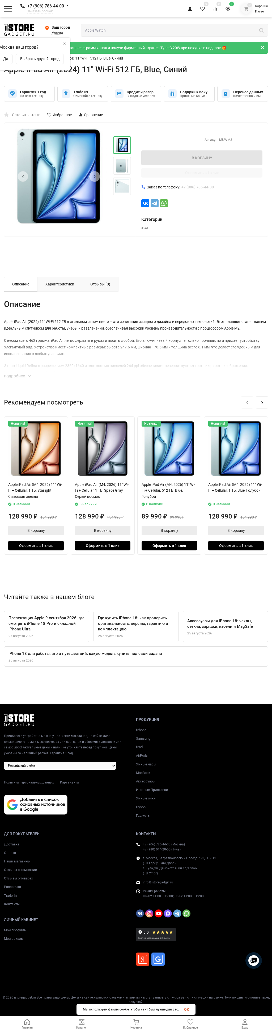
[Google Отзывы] (158, 959)
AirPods (142, 755)
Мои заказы (14, 939)
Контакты (12, 904)
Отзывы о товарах (18, 878)
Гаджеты (143, 816)
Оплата (10, 853)
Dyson (141, 807)
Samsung (143, 738)
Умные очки (146, 798)
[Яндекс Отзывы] (142, 959)
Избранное (62, 115)
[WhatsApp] (164, 203)
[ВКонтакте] (145, 203)
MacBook (143, 773)
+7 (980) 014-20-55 (157, 849)
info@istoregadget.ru (158, 882)
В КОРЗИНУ (202, 158)
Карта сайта (69, 782)
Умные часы (146, 764)
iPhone (141, 730)
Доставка (11, 844)
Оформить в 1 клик (202, 173)
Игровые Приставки (152, 790)
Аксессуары (145, 781)
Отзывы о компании (20, 870)
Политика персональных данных (29, 782)
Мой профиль (15, 930)
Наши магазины (17, 861)
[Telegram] (155, 203)
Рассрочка (12, 887)
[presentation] (23, 176)
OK (186, 1009)
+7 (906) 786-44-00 (45, 6)
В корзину (36, 530)
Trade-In (10, 896)
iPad (144, 228)
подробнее (15, 375)
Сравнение (93, 115)
